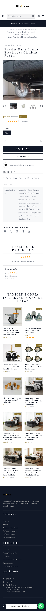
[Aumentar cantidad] (41, 141)
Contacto (6, 521)
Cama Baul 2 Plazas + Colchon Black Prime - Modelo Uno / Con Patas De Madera (11, 471)
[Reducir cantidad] (5, 141)
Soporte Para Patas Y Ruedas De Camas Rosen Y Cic (33, 330)
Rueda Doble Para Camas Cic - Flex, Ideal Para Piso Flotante (12, 367)
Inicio (10, 30)
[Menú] (3, 16)
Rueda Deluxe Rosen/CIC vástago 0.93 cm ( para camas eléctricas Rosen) (11, 331)
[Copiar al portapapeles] (29, 231)
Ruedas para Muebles (29, 32)
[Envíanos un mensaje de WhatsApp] (41, 606)
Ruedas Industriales (21, 35)
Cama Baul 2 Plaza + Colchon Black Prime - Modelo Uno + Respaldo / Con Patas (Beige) (34, 471)
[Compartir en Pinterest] (23, 231)
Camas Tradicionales (10, 553)
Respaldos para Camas (10, 566)
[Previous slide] (5, 106)
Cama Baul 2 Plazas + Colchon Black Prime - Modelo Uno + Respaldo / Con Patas (34, 401)
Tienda (5, 525)
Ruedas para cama (13, 32)
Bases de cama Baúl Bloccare (12, 560)
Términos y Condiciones (11, 528)
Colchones (6, 556)
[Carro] (43, 16)
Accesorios (18, 30)
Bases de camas (8, 563)
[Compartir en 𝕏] (11, 231)
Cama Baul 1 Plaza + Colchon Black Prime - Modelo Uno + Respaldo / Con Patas (12, 436)
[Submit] (33, 16)
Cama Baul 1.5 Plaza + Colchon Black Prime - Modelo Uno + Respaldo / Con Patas (34, 436)
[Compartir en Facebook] (5, 231)
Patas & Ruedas (30, 30)
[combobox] (21, 16)
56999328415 (10, 582)
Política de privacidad (10, 531)
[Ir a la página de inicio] (23, 6)
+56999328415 (10, 578)
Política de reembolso (10, 534)
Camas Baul (7, 550)
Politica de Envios (9, 538)
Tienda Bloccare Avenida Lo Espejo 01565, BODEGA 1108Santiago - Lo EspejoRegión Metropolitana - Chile (19, 588)
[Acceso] (38, 16)
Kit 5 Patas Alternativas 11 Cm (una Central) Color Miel (12, 400)
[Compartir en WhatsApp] (17, 231)
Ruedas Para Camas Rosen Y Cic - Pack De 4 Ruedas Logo (34, 367)
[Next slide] (41, 106)
